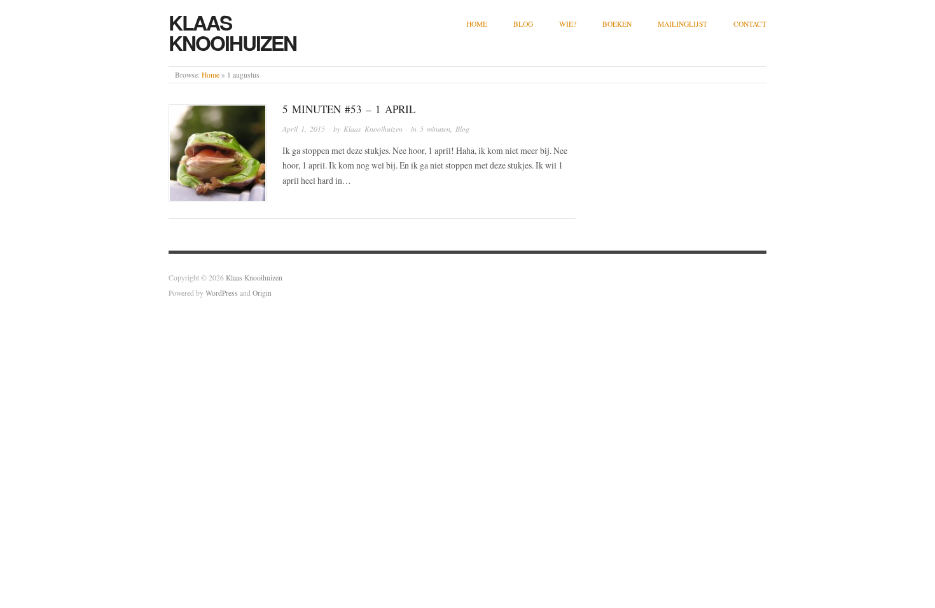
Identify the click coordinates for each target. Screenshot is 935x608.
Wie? (567, 24)
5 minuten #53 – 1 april (348, 109)
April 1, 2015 (303, 129)
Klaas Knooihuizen (232, 32)
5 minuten (435, 129)
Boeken (617, 24)
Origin (262, 293)
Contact (749, 24)
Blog (523, 24)
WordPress (221, 293)
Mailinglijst (682, 24)
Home (476, 24)
